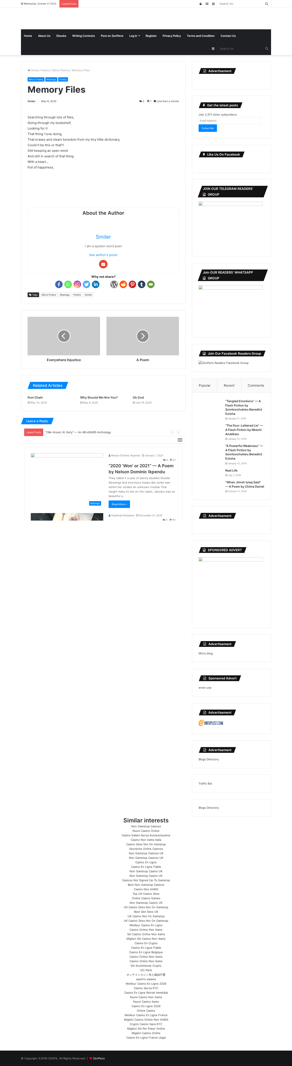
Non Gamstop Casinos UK (146, 853)
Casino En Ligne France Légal (146, 1037)
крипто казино (146, 979)
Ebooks (61, 35)
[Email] (151, 284)
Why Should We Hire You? (99, 397)
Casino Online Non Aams (146, 929)
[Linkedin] (95, 284)
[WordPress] (114, 284)
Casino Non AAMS (146, 889)
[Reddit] (123, 284)
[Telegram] (105, 284)
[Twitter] (86, 284)
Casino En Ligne (146, 862)
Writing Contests (83, 35)
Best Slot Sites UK (146, 911)
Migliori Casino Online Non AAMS (146, 1019)
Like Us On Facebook (223, 154)
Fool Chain (35, 397)
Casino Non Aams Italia (146, 839)
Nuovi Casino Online (146, 830)
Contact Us (228, 35)
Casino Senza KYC (146, 988)
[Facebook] (59, 284)
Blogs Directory (209, 759)
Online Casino (146, 1010)
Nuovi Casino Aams (146, 1001)
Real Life (231, 470)
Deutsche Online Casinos (146, 848)
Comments (256, 385)
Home (28, 35)
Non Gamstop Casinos (146, 826)
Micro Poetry (60, 70)
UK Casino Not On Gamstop (146, 916)
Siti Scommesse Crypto (146, 965)
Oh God (138, 397)
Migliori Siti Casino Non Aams (146, 938)
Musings (51, 79)
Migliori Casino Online (146, 1033)
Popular (205, 385)
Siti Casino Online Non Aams (146, 934)
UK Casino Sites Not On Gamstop (146, 907)
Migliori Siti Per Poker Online (146, 1028)
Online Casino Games (146, 898)
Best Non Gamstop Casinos (146, 884)
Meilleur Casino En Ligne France (146, 1015)
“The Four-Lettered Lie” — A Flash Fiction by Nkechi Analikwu (244, 430)
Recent (229, 385)
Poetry (45, 70)
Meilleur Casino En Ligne (146, 925)
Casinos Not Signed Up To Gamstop (146, 880)
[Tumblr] (141, 284)
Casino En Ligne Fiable (146, 866)
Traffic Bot (205, 783)
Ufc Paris (146, 970)
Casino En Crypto (146, 943)
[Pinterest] (132, 284)
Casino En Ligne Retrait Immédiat (146, 992)
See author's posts (103, 255)
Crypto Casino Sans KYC (146, 1024)
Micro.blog (206, 653)
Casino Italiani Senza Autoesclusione (146, 835)
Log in (133, 35)
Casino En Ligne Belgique (146, 952)
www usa (205, 687)
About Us (44, 35)
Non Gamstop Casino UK (146, 871)
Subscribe (208, 128)
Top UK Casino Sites (146, 893)
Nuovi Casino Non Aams (146, 997)
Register (151, 35)
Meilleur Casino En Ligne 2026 (146, 983)
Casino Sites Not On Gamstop (146, 844)
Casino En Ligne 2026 (146, 1006)
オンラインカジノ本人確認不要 (146, 974)
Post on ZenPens (112, 35)
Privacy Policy (172, 35)
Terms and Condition (201, 35)
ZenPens (99, 1058)
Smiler (31, 101)
